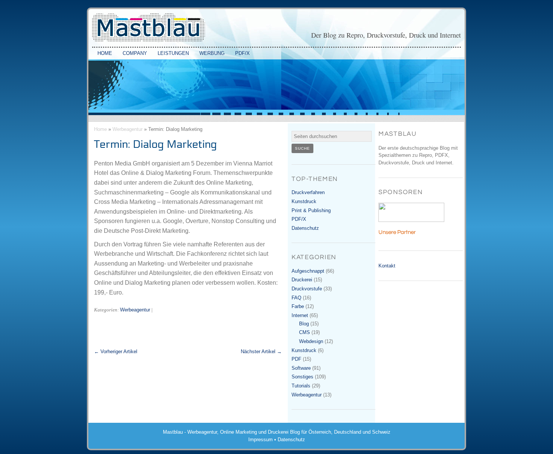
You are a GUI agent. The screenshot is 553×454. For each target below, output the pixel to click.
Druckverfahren (308, 192)
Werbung (212, 53)
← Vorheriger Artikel (115, 351)
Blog (304, 323)
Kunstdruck (304, 201)
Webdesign (311, 341)
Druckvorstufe (307, 289)
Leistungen (173, 53)
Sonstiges (302, 377)
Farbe (298, 306)
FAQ (296, 298)
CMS (304, 332)
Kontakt (386, 266)
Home (104, 53)
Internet (300, 315)
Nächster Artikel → (261, 351)
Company (135, 53)
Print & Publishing (311, 210)
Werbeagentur (127, 129)
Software (301, 368)
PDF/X (242, 53)
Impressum (260, 439)
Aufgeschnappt (308, 271)
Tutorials (301, 386)
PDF (296, 359)
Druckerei (302, 279)
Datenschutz (305, 228)
